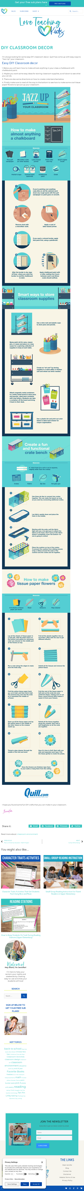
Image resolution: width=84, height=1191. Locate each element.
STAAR (12, 1090)
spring (8, 1090)
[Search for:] (12, 996)
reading (20, 1086)
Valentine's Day (13, 1098)
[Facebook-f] (73, 1188)
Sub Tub (22, 1090)
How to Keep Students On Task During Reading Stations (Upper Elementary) (20, 936)
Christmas (13, 1054)
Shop (35, 11)
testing (14, 1096)
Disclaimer (67, 1174)
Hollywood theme (10, 1077)
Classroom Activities (15, 1057)
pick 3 (18, 1083)
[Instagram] (70, 1188)
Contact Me (67, 1171)
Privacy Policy (67, 1180)
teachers (8, 1093)
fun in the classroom (18, 1074)
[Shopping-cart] (81, 1188)
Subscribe (24, 11)
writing (20, 1098)
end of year (18, 1068)
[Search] (24, 996)
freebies (10, 1074)
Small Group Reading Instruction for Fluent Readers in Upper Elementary (63, 893)
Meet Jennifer (67, 1165)
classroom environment (27, 834)
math (18, 1077)
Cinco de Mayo (20, 1054)
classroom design (12, 1059)
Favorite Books (15, 1071)
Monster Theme (15, 1080)
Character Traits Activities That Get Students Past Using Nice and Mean (20, 893)
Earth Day (11, 1068)
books (7, 1052)
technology (14, 1093)
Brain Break (12, 1052)
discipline (22, 1066)
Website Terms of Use (67, 1177)
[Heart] (66, 1188)
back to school (12, 1048)
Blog (13, 11)
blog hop (24, 1049)
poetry (11, 1087)
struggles (17, 1090)
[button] (34, 826)
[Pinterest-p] (77, 1188)
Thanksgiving (21, 1096)
